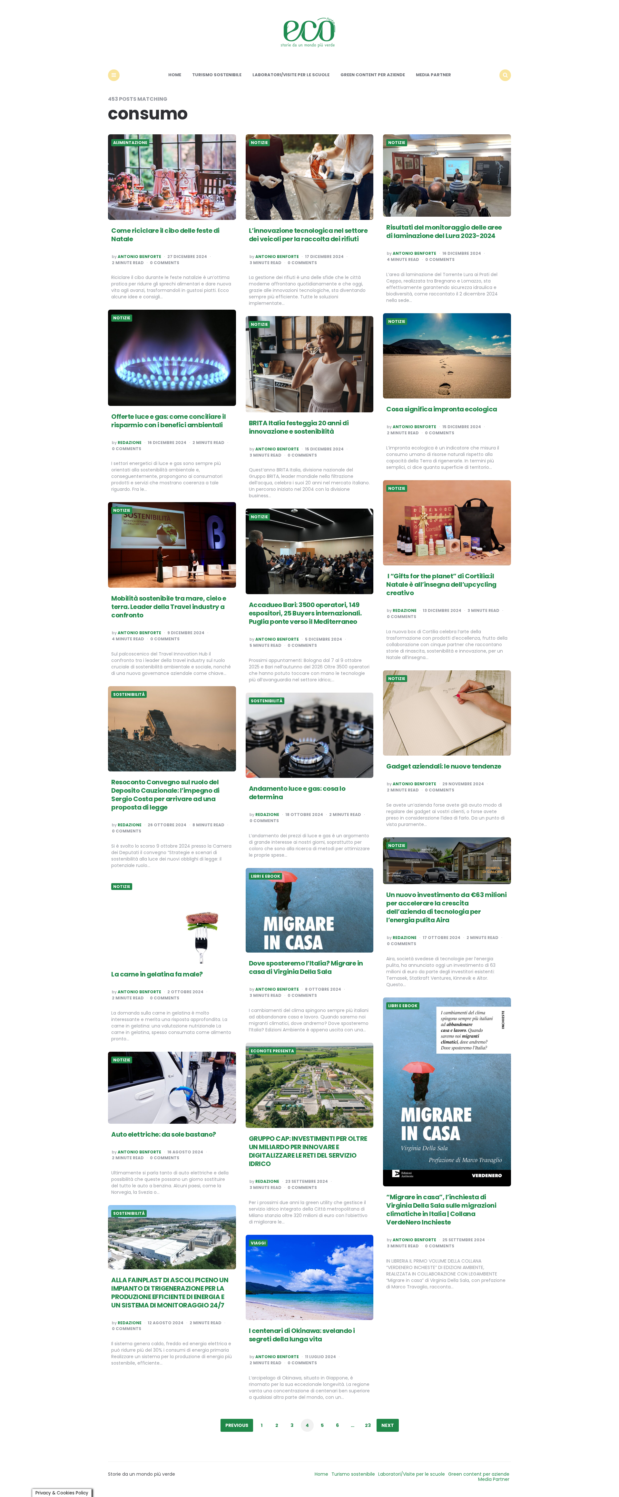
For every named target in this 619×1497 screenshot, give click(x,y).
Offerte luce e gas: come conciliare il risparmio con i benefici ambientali (168, 420)
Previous (236, 1425)
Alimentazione (130, 142)
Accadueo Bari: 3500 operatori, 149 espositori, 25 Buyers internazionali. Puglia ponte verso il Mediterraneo (305, 613)
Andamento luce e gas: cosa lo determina (297, 792)
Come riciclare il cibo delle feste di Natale (165, 234)
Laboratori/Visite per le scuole (290, 75)
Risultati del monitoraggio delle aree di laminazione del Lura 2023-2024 (444, 231)
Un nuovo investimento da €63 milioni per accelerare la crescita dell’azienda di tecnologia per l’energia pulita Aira (446, 907)
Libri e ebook (265, 876)
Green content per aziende (372, 75)
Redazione (130, 442)
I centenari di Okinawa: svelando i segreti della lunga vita (302, 1335)
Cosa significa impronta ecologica (441, 409)
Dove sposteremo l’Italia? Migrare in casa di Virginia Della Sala (306, 967)
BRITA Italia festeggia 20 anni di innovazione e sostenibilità (299, 427)
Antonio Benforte (139, 256)
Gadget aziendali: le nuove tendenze (443, 766)
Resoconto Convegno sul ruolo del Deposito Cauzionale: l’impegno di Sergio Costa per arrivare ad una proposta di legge (165, 795)
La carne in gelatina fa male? (157, 974)
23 (368, 1425)
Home (174, 75)
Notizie (259, 142)
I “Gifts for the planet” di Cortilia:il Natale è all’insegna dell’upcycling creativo (441, 584)
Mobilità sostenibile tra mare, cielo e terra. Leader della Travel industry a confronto (168, 607)
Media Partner (433, 75)
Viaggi (258, 1243)
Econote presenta (272, 1051)
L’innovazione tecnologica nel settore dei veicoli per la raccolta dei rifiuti (308, 234)
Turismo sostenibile (216, 75)
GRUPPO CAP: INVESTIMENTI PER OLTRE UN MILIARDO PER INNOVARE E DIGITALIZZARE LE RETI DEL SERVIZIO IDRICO (308, 1151)
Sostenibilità (129, 694)
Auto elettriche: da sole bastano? (163, 1134)
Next (387, 1425)
